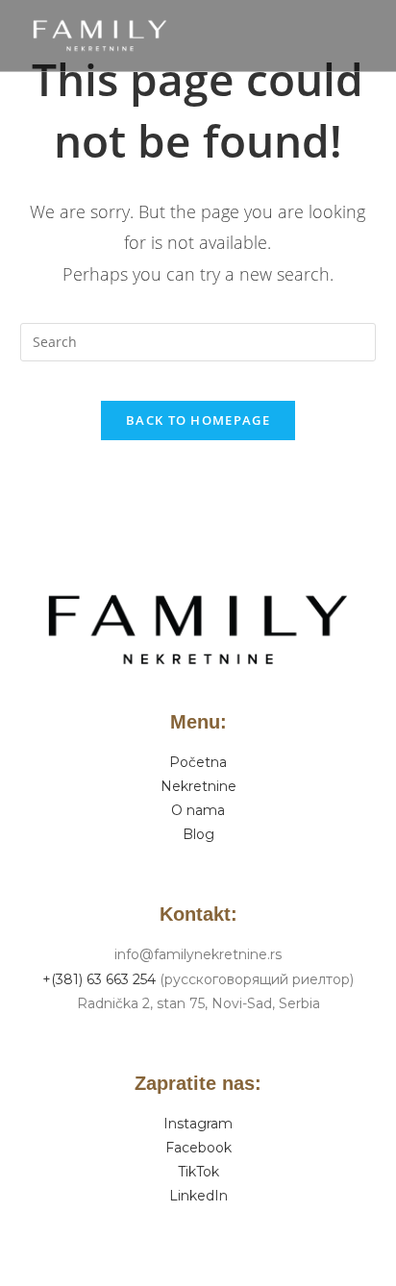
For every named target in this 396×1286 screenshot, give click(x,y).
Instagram (198, 1123)
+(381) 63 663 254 (99, 979)
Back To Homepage (198, 420)
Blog (198, 834)
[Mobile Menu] (371, 35)
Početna (198, 762)
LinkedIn (198, 1195)
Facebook (198, 1147)
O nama (198, 810)
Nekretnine (198, 786)
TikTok (198, 1171)
